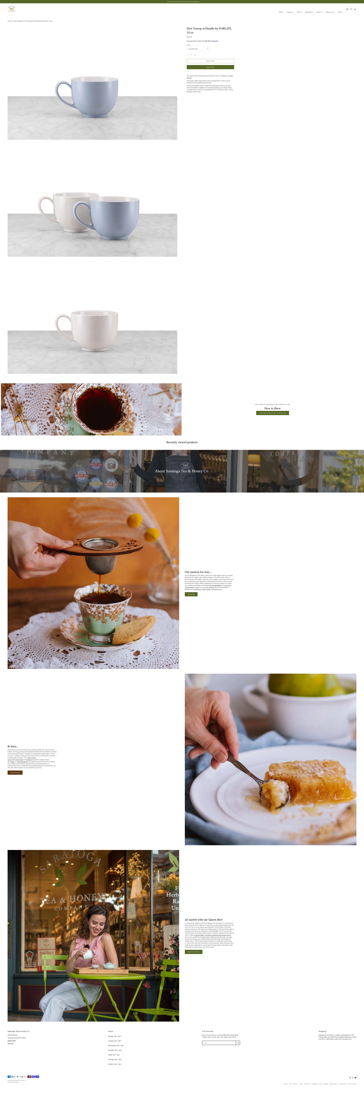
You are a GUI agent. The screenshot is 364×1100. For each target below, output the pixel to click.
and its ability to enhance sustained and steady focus (213, 935)
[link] (286, 1084)
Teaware (308, 12)
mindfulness (197, 589)
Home (10, 21)
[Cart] (354, 9)
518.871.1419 (12, 1041)
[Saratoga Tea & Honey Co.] (12, 9)
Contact (286, 1084)
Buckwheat (19, 760)
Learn (319, 12)
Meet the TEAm (194, 952)
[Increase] (194, 55)
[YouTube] (355, 1077)
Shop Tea (191, 594)
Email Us (10, 1043)
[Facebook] (353, 1077)
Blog (320, 1084)
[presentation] (91, 409)
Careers (301, 1084)
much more (218, 589)
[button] (351, 9)
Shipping (325, 1084)
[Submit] (238, 1043)
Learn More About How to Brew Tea (272, 413)
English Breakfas (215, 585)
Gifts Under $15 (18, 21)
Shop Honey (15, 772)
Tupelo (12, 762)
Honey (289, 12)
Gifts (298, 12)
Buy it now (210, 67)
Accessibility (314, 1084)
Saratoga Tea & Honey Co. (19, 1080)
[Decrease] (188, 55)
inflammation (206, 589)
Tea (280, 12)
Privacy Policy (342, 1084)
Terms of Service (352, 1084)
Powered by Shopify (13, 1082)
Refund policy (333, 1084)
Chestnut (29, 760)
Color (188, 45)
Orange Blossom (22, 762)
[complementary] (182, 1)
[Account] (347, 9)
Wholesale (307, 1084)
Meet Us (295, 1084)
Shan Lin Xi (212, 587)
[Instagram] (350, 1077)
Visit (339, 12)
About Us (329, 12)
